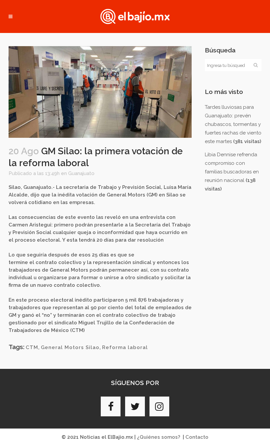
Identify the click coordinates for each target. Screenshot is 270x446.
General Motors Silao (70, 347)
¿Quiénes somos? (158, 437)
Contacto (196, 437)
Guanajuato (81, 173)
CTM (32, 347)
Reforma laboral (125, 347)
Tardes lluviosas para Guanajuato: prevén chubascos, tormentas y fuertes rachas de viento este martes (233, 124)
